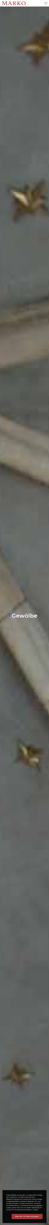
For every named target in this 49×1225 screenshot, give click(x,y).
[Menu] (44, 3)
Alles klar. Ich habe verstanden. (27, 1216)
